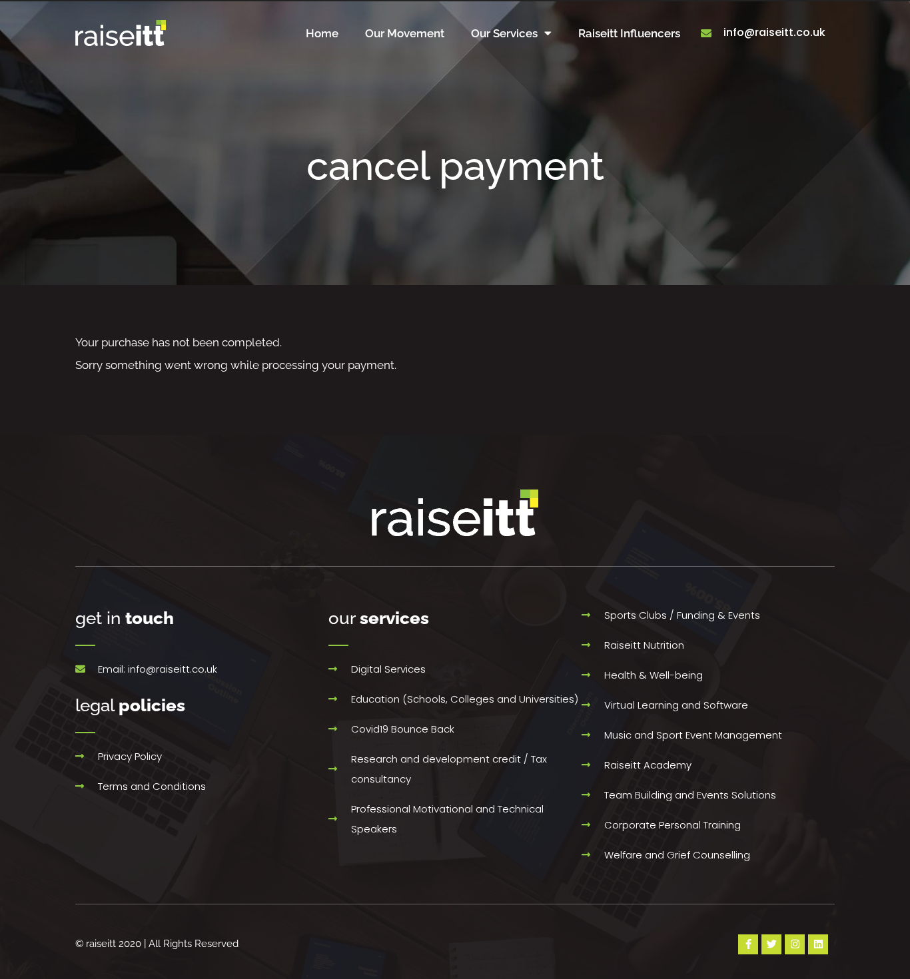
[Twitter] (771, 944)
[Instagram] (795, 944)
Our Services (504, 33)
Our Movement (404, 33)
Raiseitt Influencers (629, 33)
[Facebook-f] (748, 944)
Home (322, 33)
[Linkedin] (818, 944)
